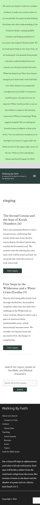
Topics (7, 448)
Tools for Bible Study (11, 451)
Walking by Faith (10, 173)
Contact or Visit (11, 420)
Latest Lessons (10, 436)
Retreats (7, 440)
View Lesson (12, 270)
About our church (9, 415)
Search (20, 389)
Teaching (6, 432)
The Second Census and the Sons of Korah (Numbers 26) (19, 220)
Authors (5, 424)
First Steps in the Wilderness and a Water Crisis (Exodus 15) (19, 288)
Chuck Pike (9, 428)
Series (6, 444)
